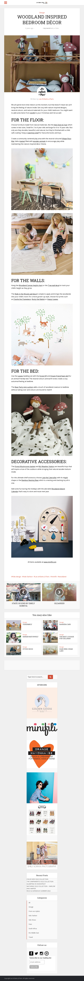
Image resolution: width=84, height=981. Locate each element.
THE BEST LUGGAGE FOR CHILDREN (66, 638)
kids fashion (28, 576)
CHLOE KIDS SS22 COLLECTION (37, 879)
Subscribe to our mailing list (40, 958)
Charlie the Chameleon (22, 299)
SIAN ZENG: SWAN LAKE (66, 650)
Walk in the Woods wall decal (26, 294)
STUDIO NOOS (28, 649)
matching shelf (33, 133)
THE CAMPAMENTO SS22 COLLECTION (40, 881)
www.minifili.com (50, 562)
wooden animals (39, 141)
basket (22, 141)
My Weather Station (46, 466)
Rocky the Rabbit (38, 299)
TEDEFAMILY (27, 624)
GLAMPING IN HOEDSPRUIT (36, 884)
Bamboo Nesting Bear (30, 480)
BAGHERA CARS (65, 624)
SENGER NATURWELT (30, 637)
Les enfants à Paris (42, 576)
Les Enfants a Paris (52, 28)
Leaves (20, 376)
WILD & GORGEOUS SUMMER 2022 (39, 891)
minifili (32, 113)
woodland (62, 576)
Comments (39, 29)
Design (42, 13)
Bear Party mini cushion (24, 387)
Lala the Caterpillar (49, 477)
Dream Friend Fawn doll (59, 376)
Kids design (16, 576)
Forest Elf (43, 376)
